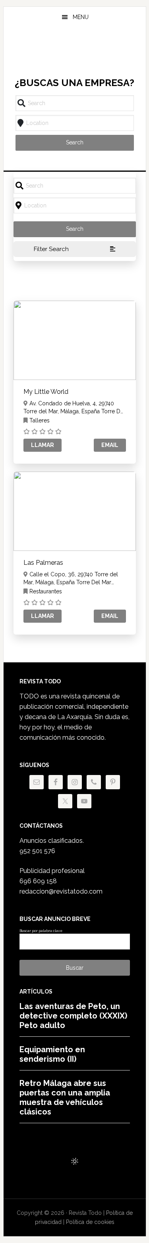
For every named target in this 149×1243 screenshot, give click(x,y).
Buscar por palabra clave (40, 931)
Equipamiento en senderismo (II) (52, 1054)
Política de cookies (90, 1222)
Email (109, 445)
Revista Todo (75, 53)
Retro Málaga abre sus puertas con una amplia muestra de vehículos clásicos (64, 1097)
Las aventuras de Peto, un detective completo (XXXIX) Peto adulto (73, 1015)
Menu (81, 17)
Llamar (42, 445)
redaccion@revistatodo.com (61, 891)
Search (74, 142)
